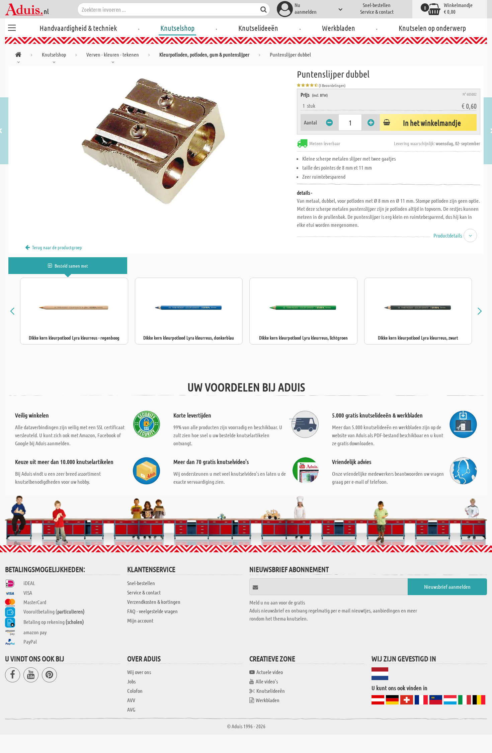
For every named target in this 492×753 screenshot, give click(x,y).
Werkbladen (338, 27)
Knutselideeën (258, 27)
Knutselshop (177, 27)
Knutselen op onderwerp (432, 27)
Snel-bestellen (377, 5)
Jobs (131, 681)
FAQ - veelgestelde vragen (152, 611)
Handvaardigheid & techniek (78, 27)
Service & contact (377, 11)
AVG (131, 709)
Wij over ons (139, 672)
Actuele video (269, 672)
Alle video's (267, 681)
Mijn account (140, 620)
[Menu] (11, 26)
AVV (131, 700)
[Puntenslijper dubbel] (153, 141)
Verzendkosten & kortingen (153, 601)
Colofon (135, 690)
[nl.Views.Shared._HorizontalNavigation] (18, 55)
